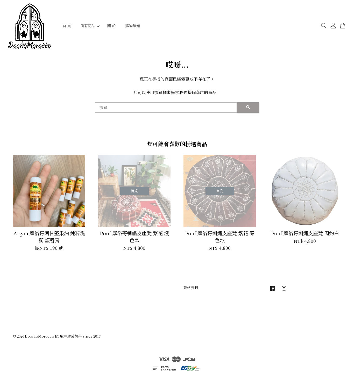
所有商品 (88, 26)
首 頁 (67, 26)
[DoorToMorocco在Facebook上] (272, 290)
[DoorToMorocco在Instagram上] (284, 290)
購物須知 (132, 26)
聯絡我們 (190, 287)
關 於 (111, 26)
